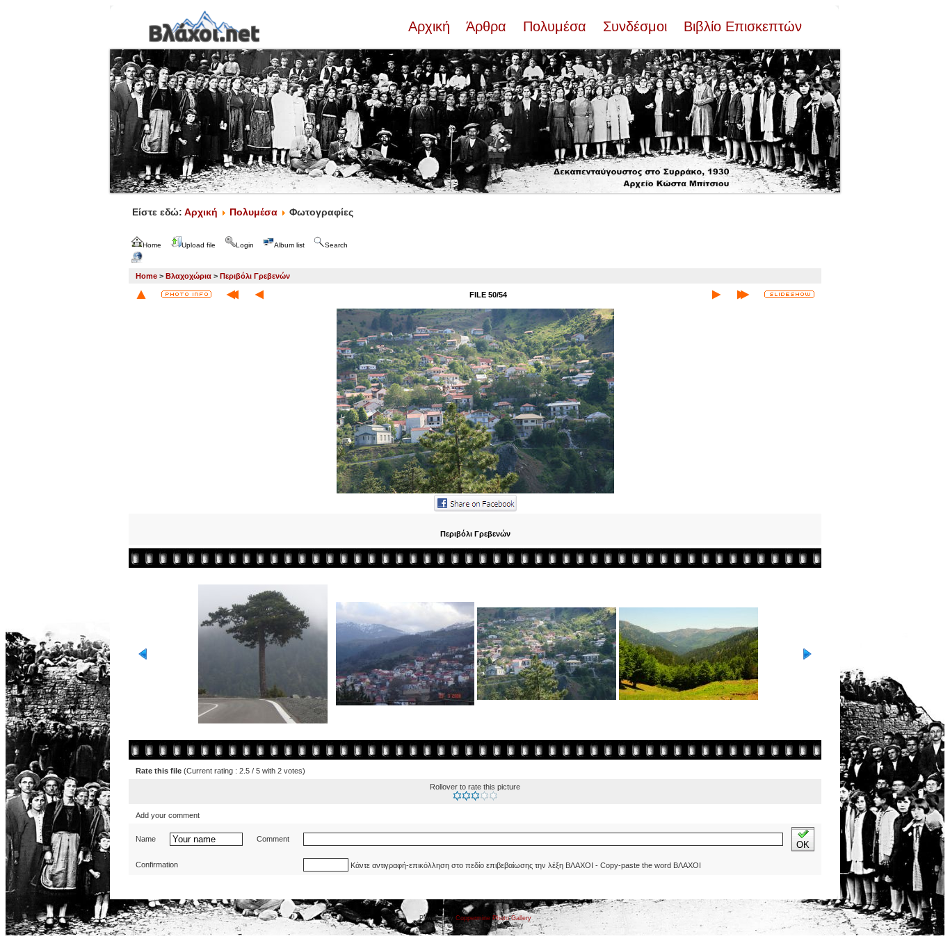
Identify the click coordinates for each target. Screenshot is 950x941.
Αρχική (431, 26)
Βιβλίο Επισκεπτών (740, 26)
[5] (493, 796)
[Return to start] (232, 294)
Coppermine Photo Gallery (493, 918)
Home (146, 276)
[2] (466, 796)
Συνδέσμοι (635, 26)
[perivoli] (475, 492)
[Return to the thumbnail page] (141, 294)
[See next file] (716, 294)
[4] (484, 796)
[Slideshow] (789, 294)
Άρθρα (486, 26)
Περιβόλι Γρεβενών (255, 276)
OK (803, 845)
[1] (457, 796)
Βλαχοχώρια (188, 276)
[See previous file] (259, 294)
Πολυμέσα (554, 26)
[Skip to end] (743, 294)
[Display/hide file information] (186, 294)
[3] (475, 796)
